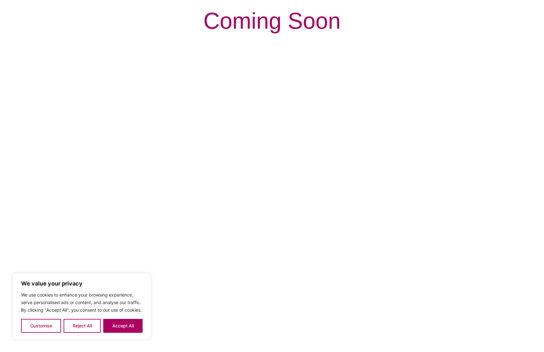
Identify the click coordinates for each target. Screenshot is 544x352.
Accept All (123, 325)
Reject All (82, 325)
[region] (82, 306)
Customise (41, 325)
